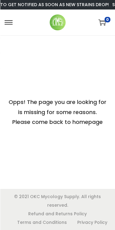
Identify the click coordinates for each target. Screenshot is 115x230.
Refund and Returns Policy (57, 214)
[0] (102, 22)
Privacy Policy (92, 222)
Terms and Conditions (42, 222)
